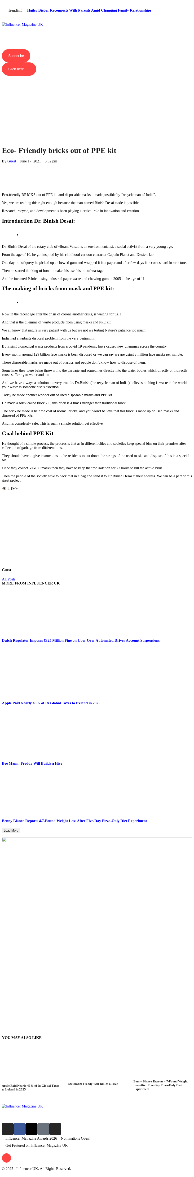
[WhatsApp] (3, 174)
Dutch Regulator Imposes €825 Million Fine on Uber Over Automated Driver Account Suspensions (81, 640)
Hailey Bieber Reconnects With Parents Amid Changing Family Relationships (89, 10)
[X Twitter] (3, 170)
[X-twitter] (31, 1129)
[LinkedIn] (3, 178)
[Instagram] (8, 1129)
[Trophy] (43, 1129)
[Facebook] (3, 165)
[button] (97, 20)
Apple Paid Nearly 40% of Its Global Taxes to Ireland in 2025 (51, 703)
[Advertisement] (97, 102)
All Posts (8, 579)
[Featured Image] (31, 1082)
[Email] (3, 187)
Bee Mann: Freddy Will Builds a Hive (32, 763)
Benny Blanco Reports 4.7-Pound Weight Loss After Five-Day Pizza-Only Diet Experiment (74, 821)
